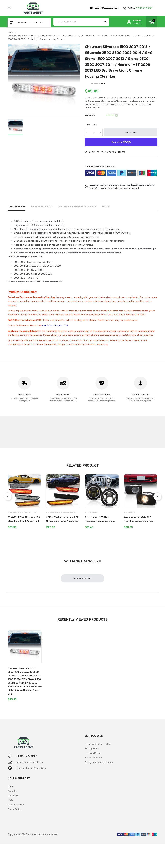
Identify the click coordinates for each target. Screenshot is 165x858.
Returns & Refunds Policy (77, 206)
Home (10, 32)
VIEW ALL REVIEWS (97, 83)
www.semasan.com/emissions (89, 314)
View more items (82, 578)
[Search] (105, 22)
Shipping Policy (42, 206)
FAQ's (106, 206)
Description (16, 206)
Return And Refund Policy (98, 744)
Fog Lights (129, 512)
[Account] (129, 21)
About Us (12, 791)
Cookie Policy (14, 809)
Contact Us (13, 795)
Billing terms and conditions (99, 762)
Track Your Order (16, 804)
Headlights (91, 512)
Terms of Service (93, 757)
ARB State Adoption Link (55, 325)
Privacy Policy (92, 748)
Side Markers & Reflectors (22, 512)
